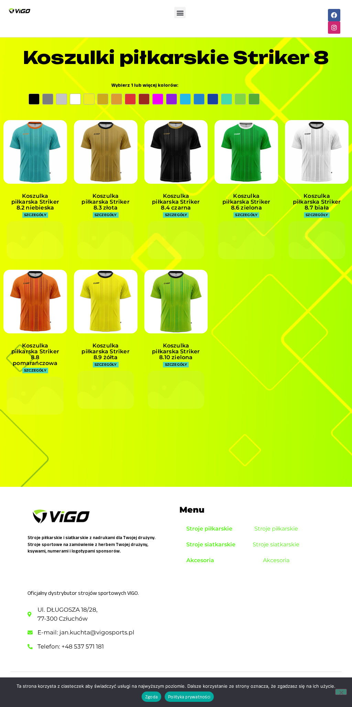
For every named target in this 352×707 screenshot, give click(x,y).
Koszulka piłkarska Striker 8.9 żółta (105, 351)
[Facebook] (334, 15)
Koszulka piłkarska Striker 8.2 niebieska (35, 202)
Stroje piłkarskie (209, 528)
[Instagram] (334, 27)
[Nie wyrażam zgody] (341, 692)
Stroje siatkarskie (210, 544)
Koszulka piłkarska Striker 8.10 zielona (176, 351)
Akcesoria (200, 560)
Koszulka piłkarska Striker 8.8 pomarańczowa (35, 354)
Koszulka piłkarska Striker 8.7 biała (317, 202)
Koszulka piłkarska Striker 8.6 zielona (246, 202)
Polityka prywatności (189, 696)
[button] (180, 12)
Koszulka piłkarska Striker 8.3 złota (105, 202)
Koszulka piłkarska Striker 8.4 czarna (176, 202)
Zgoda (151, 696)
